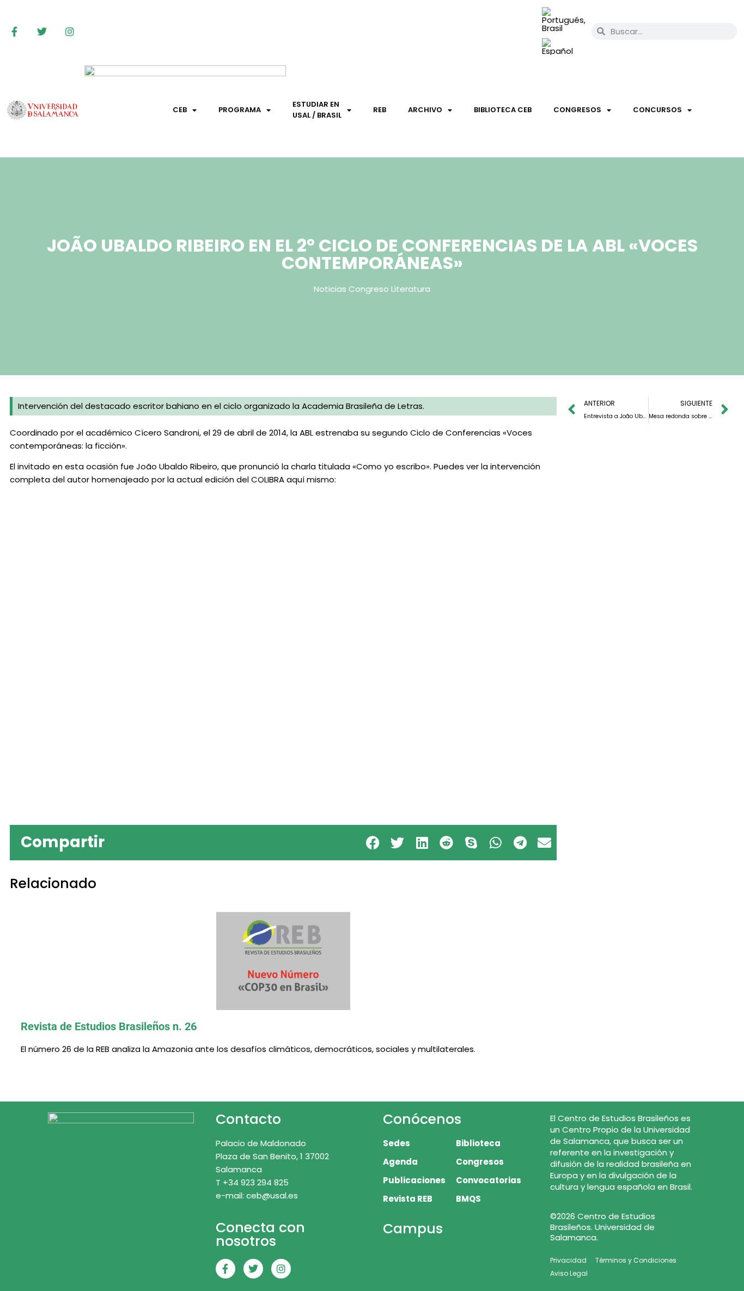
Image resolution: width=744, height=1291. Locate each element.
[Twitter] (42, 31)
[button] (373, 842)
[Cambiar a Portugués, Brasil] (563, 19)
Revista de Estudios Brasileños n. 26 (109, 1026)
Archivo (425, 110)
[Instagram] (70, 31)
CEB (180, 110)
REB (379, 110)
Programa (239, 110)
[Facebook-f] (14, 31)
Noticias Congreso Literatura (372, 289)
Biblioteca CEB (503, 110)
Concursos (657, 110)
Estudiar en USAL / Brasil (316, 109)
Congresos (577, 110)
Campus (413, 1228)
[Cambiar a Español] (561, 46)
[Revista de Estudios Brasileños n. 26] (283, 961)
